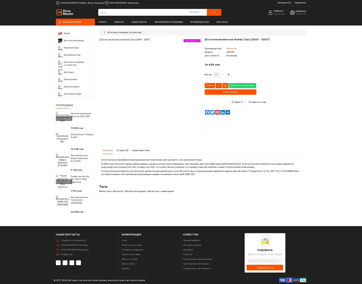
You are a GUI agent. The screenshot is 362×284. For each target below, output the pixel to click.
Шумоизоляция (71, 87)
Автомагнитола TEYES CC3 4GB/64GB (79, 200)
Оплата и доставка (132, 245)
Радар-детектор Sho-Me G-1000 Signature (80, 179)
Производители (199, 22)
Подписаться (265, 267)
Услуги (102, 22)
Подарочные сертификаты (197, 268)
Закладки (188, 250)
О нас (124, 240)
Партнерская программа (196, 264)
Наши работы (139, 22)
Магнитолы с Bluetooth (111, 191)
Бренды (126, 268)
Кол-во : (208, 75)
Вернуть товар (129, 259)
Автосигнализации (74, 40)
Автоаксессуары (73, 94)
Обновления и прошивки (169, 22)
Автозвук (69, 72)
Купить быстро (230, 92)
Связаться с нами (131, 254)
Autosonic (232, 48)
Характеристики (141, 150)
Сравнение (300, 3)
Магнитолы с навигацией (161, 191)
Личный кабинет (192, 240)
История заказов (192, 245)
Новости (119, 22)
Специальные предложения (197, 259)
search (214, 12)
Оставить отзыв (257, 102)
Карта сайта (128, 264)
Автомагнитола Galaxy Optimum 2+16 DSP (79, 158)
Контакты (222, 22)
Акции (67, 33)
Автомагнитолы (72, 55)
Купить (210, 85)
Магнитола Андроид (135, 191)
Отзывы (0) (122, 150)
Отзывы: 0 (237, 102)
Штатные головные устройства (74, 63)
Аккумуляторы (71, 48)
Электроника (70, 79)
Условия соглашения (132, 250)
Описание (108, 150)
